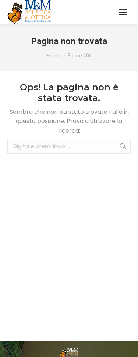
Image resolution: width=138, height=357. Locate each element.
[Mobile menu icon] (123, 12)
